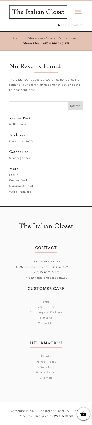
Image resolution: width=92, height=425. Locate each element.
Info (46, 301)
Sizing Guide (46, 307)
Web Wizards (63, 416)
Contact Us (46, 323)
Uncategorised (20, 158)
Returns (46, 317)
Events (46, 356)
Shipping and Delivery (46, 312)
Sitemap (46, 377)
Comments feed (21, 186)
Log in (13, 174)
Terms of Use (46, 367)
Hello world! (18, 124)
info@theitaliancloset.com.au (46, 277)
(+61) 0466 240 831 (55, 43)
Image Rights (46, 372)
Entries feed (18, 180)
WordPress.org (20, 191)
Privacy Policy (46, 361)
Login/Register (72, 24)
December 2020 (21, 141)
